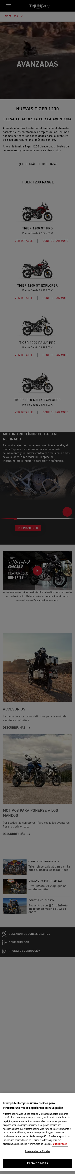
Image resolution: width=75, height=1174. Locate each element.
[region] (37, 1132)
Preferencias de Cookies (37, 1151)
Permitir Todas (37, 1163)
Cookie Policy (60, 1144)
